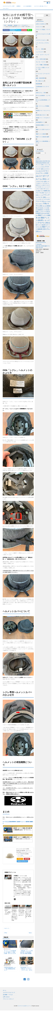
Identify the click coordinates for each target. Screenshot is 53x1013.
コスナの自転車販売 (27, 6)
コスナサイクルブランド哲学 (8, 6)
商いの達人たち (40, 81)
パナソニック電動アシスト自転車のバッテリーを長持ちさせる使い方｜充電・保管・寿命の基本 (28, 914)
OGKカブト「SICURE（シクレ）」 (12, 64)
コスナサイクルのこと (41, 40)
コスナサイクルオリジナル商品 (43, 34)
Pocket (24, 30)
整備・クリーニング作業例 (42, 106)
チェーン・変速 (40, 49)
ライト (47, 197)
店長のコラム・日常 (41, 92)
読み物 (45, 213)
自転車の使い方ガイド (41, 115)
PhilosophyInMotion (42, 163)
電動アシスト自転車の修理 (42, 136)
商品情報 (38, 83)
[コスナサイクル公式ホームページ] (9, 2)
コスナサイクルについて (9, 992)
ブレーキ (40, 192)
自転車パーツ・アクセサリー (19, 33)
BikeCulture (40, 161)
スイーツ (42, 183)
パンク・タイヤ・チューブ (42, 54)
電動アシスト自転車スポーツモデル (43, 225)
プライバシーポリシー (8, 999)
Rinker (22, 855)
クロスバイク (39, 26)
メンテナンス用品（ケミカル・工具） (42, 68)
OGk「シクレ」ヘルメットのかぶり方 (12, 68)
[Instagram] (15, 899)
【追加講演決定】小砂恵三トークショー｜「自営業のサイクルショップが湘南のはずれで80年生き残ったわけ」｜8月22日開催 (14, 915)
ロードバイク (45, 199)
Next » (30, 932)
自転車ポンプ (43, 209)
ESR (47, 161)
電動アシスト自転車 (41, 134)
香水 (40, 231)
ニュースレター (40, 51)
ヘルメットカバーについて (10, 69)
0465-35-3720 (39, 247)
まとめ (5, 74)
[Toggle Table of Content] (21, 61)
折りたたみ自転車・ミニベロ (43, 95)
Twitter (12, 30)
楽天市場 (27, 858)
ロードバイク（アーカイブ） (43, 73)
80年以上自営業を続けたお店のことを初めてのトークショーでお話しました (21, 913)
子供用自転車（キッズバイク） (42, 87)
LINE (30, 30)
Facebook (6, 30)
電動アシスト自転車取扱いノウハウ (28, 907)
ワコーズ (40, 201)
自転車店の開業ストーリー (42, 125)
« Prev (5, 932)
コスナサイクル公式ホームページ (24, 1005)
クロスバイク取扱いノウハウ (43, 29)
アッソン (39, 164)
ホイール (40, 195)
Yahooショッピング (22, 861)
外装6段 (41, 203)
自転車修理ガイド (40, 122)
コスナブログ (5, 8)
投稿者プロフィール (12, 76)
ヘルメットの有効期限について (11, 73)
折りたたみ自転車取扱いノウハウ (43, 100)
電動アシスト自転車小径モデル (43, 229)
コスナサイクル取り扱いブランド (40, 6)
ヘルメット (6, 928)
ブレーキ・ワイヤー (41, 62)
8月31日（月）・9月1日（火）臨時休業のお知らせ (8, 912)
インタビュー (47, 164)
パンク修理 (45, 190)
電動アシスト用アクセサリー (43, 129)
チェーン (41, 185)
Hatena (18, 30)
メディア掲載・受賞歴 (41, 64)
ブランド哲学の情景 (41, 59)
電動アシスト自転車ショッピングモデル (43, 220)
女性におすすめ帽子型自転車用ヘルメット (13, 63)
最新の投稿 (12, 77)
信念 (46, 201)
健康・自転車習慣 (40, 78)
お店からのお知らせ (8, 907)
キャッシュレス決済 (40, 166)
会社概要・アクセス (8, 994)
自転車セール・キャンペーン (43, 110)
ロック (37, 199)
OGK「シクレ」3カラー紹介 (10, 66)
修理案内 (18, 6)
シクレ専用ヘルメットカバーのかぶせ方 (13, 71)
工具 (44, 206)
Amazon (20, 858)
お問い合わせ (6, 996)
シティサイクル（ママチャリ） (42, 43)
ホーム (4, 990)
